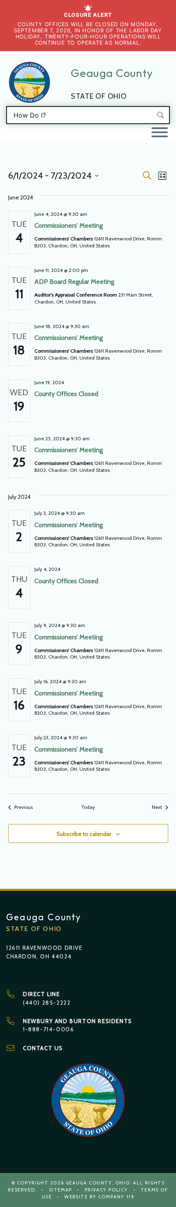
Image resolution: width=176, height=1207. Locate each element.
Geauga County (112, 73)
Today (88, 807)
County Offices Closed (66, 394)
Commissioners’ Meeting (68, 225)
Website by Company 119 (99, 1197)
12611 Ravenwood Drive (44, 947)
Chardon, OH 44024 (39, 956)
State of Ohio (98, 96)
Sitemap (60, 1190)
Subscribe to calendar (83, 834)
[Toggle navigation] (159, 133)
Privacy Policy (106, 1190)
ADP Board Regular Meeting (74, 281)
